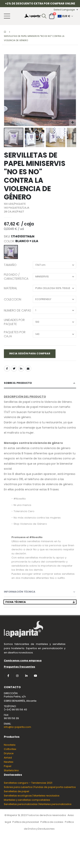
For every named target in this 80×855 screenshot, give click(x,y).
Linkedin (26, 676)
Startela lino (11, 770)
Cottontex (10, 749)
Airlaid (8, 757)
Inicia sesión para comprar (29, 353)
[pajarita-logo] (32, 16)
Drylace (9, 753)
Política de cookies (51, 822)
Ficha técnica (15, 602)
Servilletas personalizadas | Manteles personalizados (37, 804)
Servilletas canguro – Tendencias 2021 (28, 783)
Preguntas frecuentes (19, 667)
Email (28, 368)
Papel (7, 766)
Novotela (9, 745)
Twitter (14, 368)
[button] (72, 122)
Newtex (8, 762)
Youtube (35, 676)
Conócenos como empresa (23, 660)
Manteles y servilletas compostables (27, 800)
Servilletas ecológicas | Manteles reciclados (31, 795)
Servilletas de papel (16, 791)
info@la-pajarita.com (17, 727)
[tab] (40, 383)
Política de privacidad (25, 822)
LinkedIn (21, 368)
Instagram (17, 676)
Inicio (5, 32)
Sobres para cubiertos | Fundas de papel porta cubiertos (40, 787)
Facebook (7, 368)
